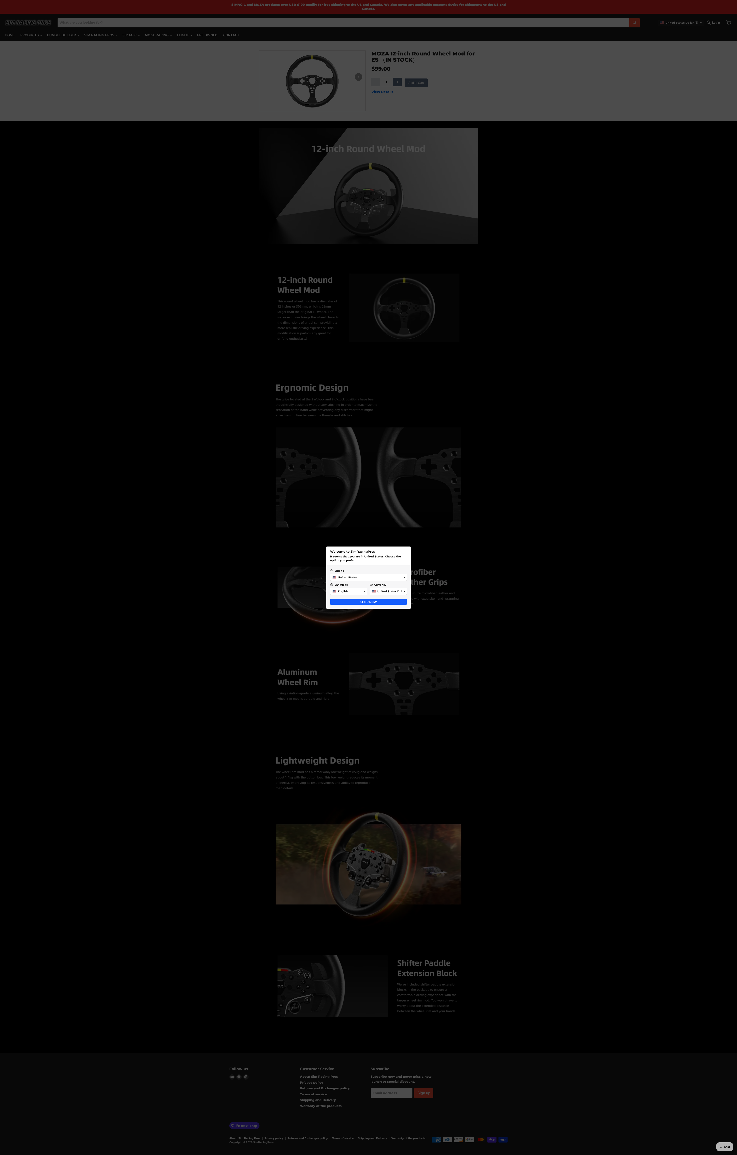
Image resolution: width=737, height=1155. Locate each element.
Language (341, 584)
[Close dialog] (408, 549)
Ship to (339, 570)
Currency (380, 584)
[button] (368, 577)
